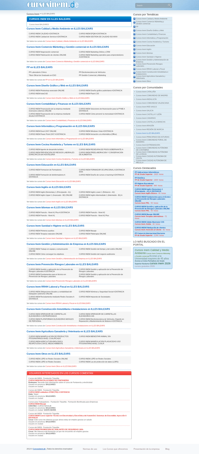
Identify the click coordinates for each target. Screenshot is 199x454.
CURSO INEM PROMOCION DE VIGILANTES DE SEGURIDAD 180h (55, 429)
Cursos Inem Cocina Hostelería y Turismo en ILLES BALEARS (61, 144)
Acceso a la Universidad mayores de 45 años (152, 257)
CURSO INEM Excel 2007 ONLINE (42, 131)
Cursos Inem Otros (143, 81)
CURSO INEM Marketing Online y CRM (94, 52)
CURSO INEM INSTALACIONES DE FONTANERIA (48, 380)
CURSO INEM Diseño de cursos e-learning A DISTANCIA (101, 175)
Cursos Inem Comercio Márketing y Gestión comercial (150, 23)
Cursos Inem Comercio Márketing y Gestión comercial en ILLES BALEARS (68, 47)
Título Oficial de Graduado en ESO (42, 75)
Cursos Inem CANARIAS (146, 118)
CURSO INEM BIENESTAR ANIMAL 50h (95, 336)
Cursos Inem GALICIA (144, 111)
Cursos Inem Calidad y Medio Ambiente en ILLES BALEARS (60, 28)
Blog (167, 449)
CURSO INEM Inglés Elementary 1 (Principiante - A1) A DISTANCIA (149, 190)
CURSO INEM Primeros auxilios (41, 231)
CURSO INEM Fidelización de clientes (150, 228)
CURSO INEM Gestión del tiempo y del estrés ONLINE (100, 249)
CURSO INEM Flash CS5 (89, 94)
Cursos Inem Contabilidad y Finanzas (151, 34)
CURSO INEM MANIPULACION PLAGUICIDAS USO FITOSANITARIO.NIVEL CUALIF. (99, 342)
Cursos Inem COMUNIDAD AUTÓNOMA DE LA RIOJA (152, 153)
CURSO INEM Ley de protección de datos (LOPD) (98, 362)
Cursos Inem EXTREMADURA (148, 145)
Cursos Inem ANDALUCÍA (146, 99)
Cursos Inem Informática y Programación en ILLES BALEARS (61, 126)
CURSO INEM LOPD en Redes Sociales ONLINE (48, 359)
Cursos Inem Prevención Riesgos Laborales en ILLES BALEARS (62, 264)
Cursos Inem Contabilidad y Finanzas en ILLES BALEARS (59, 104)
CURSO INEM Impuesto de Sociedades (94, 297)
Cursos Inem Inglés (143, 49)
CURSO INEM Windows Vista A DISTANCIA (96, 131)
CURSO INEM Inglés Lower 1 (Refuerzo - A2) (97, 192)
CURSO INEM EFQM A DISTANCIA (92, 34)
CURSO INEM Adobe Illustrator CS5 (149, 222)
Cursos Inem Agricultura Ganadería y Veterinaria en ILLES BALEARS (65, 331)
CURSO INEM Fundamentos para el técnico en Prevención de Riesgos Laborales (47, 275)
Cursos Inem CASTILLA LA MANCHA (150, 122)
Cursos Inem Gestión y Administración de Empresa (152, 61)
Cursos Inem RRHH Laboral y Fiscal (150, 69)
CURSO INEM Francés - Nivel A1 (42, 216)
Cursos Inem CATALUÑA (146, 92)
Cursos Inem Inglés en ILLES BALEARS (49, 187)
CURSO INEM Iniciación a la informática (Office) (98, 134)
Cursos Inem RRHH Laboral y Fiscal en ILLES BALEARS (58, 286)
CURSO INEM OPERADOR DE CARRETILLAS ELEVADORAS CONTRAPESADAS (47, 315)
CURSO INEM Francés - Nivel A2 (92, 212)
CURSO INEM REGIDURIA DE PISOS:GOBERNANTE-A (101, 149)
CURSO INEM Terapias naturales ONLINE (45, 234)
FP (137, 27)
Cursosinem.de (39, 449)
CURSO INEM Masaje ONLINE (147, 214)
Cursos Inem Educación (145, 46)
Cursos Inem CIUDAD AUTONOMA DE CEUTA (151, 157)
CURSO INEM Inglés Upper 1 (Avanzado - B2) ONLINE (50, 195)
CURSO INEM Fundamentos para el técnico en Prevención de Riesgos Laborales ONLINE (152, 199)
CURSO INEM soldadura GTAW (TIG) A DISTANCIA (49, 392)
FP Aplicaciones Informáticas (147, 172)
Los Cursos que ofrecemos (115, 449)
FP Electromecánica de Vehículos (92, 72)
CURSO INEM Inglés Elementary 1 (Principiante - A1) (50, 192)
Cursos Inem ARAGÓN (145, 126)
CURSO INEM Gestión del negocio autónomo (97, 254)
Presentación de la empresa (147, 449)
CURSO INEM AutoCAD (38, 94)
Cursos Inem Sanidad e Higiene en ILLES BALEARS (55, 226)
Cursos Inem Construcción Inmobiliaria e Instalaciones (152, 73)
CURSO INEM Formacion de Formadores (45, 170)
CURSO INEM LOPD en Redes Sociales (95, 359)
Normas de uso (90, 449)
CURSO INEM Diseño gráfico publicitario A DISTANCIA (100, 91)
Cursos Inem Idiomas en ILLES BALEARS (50, 207)
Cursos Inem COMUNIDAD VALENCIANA (152, 103)
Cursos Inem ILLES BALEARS (148, 133)
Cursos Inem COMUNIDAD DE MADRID (152, 95)
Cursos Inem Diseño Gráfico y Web (150, 30)
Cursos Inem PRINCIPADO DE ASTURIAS (152, 137)
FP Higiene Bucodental (144, 184)
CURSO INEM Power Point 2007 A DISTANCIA (47, 134)
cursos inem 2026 (160, 263)
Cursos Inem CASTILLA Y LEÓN (149, 114)
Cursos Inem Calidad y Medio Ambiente (151, 19)
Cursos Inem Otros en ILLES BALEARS (48, 354)
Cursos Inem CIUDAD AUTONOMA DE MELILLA (151, 162)
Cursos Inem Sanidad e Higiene (148, 57)
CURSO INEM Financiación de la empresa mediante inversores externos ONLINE (49, 110)
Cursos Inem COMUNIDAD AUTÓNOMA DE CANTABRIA (152, 149)
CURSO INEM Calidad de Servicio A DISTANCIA (48, 37)
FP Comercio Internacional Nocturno (150, 233)
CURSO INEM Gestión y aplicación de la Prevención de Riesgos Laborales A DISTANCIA (51, 270)
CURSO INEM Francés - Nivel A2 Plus (94, 216)
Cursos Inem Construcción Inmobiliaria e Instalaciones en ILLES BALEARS (68, 309)
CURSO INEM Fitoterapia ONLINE (92, 234)
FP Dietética (140, 178)
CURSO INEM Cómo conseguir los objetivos (46, 254)
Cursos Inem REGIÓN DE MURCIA (150, 129)
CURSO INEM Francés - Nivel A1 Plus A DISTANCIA (49, 212)
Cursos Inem (33, 14)
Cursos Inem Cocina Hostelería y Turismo (152, 42)
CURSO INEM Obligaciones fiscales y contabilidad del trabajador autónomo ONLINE (50, 293)
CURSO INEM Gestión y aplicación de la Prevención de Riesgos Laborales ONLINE (152, 208)
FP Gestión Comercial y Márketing (92, 75)
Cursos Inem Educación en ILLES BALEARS (51, 165)
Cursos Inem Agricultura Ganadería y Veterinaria (150, 77)
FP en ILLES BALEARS (40, 67)
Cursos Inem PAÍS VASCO (146, 107)
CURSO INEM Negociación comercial (44, 52)
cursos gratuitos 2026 (145, 266)
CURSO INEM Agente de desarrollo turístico (46, 149)
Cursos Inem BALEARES (39, 25)
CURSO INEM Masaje (87, 231)
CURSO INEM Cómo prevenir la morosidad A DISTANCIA (101, 114)
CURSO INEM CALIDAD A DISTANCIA (44, 34)
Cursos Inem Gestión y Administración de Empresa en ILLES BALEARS (66, 244)
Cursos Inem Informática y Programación (152, 38)
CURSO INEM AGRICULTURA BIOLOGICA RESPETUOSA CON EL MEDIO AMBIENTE (46, 342)
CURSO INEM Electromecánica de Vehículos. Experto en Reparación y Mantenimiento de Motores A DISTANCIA (101, 320)
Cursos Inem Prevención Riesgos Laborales (149, 65)
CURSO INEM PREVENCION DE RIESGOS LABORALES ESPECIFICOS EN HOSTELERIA (51, 154)
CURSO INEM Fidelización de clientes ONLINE (47, 55)
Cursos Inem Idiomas (144, 53)
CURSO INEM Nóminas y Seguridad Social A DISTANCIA (101, 292)
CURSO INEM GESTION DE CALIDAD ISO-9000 (98, 37)
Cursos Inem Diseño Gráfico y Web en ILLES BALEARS (57, 85)
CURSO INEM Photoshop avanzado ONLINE (46, 91)
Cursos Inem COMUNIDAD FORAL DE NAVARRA (151, 141)
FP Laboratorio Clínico (38, 72)
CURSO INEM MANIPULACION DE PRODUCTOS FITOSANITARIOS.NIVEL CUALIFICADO (48, 337)
